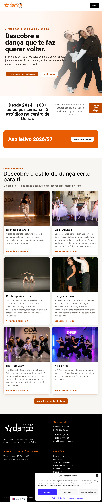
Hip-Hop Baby (15, 365)
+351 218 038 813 (61, 435)
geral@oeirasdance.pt (63, 441)
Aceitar (47, 492)
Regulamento (59, 456)
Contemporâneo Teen (19, 296)
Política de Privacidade (75, 498)
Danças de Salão (65, 296)
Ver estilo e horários (17, 251)
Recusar (68, 492)
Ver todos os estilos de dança (51, 401)
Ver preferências (88, 492)
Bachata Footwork (17, 229)
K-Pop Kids (61, 365)
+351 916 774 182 (61, 438)
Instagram (57, 472)
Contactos (57, 459)
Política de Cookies (58, 498)
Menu (94, 5)
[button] (97, 476)
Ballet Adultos (63, 229)
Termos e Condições (62, 462)
